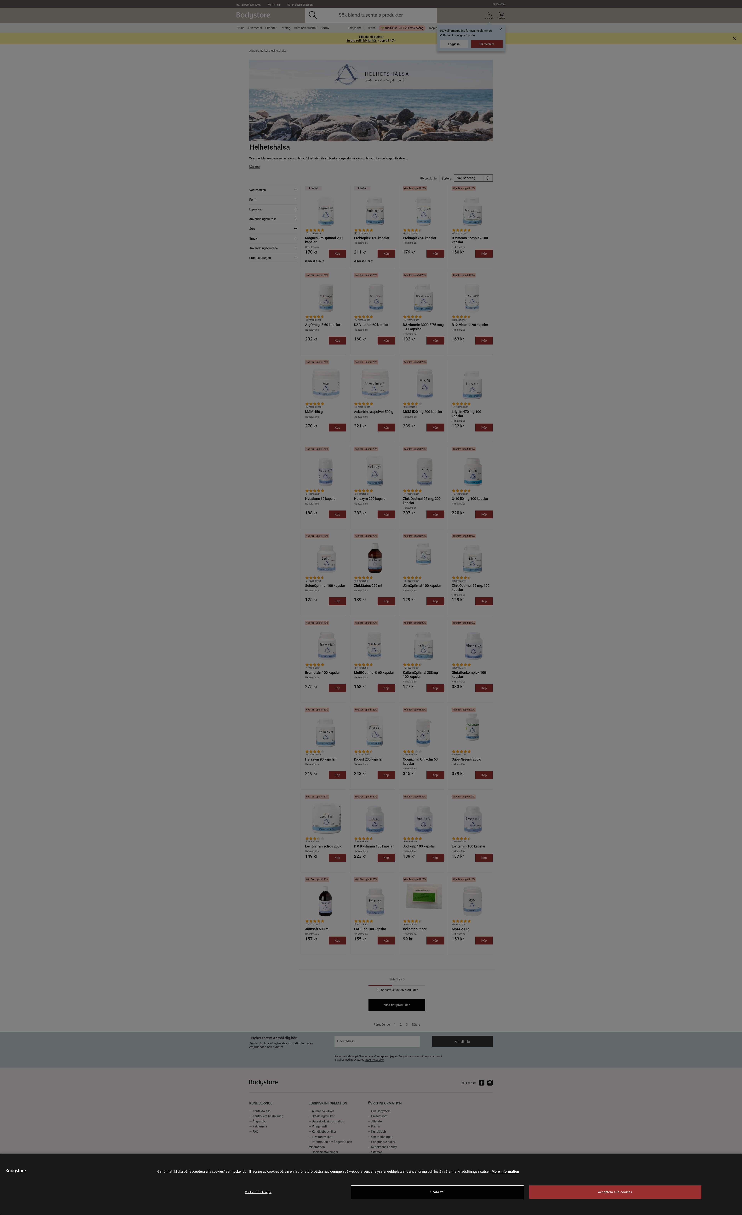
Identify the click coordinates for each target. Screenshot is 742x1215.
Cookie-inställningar (258, 1192)
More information (505, 1171)
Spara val (437, 1192)
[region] (371, 1184)
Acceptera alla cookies (615, 1192)
